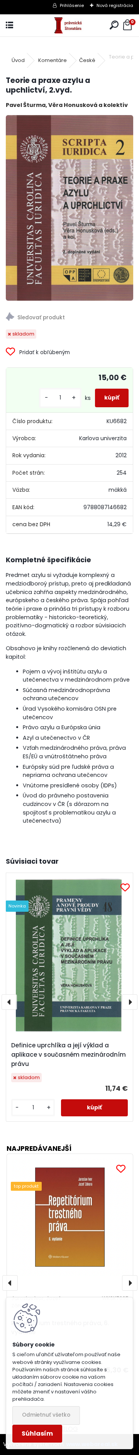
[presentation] (9, 1002)
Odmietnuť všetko (46, 1415)
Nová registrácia (115, 5)
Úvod (18, 60)
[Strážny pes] (69, 318)
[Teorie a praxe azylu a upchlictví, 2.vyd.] (69, 208)
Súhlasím (37, 1433)
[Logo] (70, 25)
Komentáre (52, 60)
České (87, 60)
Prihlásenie (72, 5)
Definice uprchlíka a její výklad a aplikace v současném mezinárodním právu (68, 1054)
